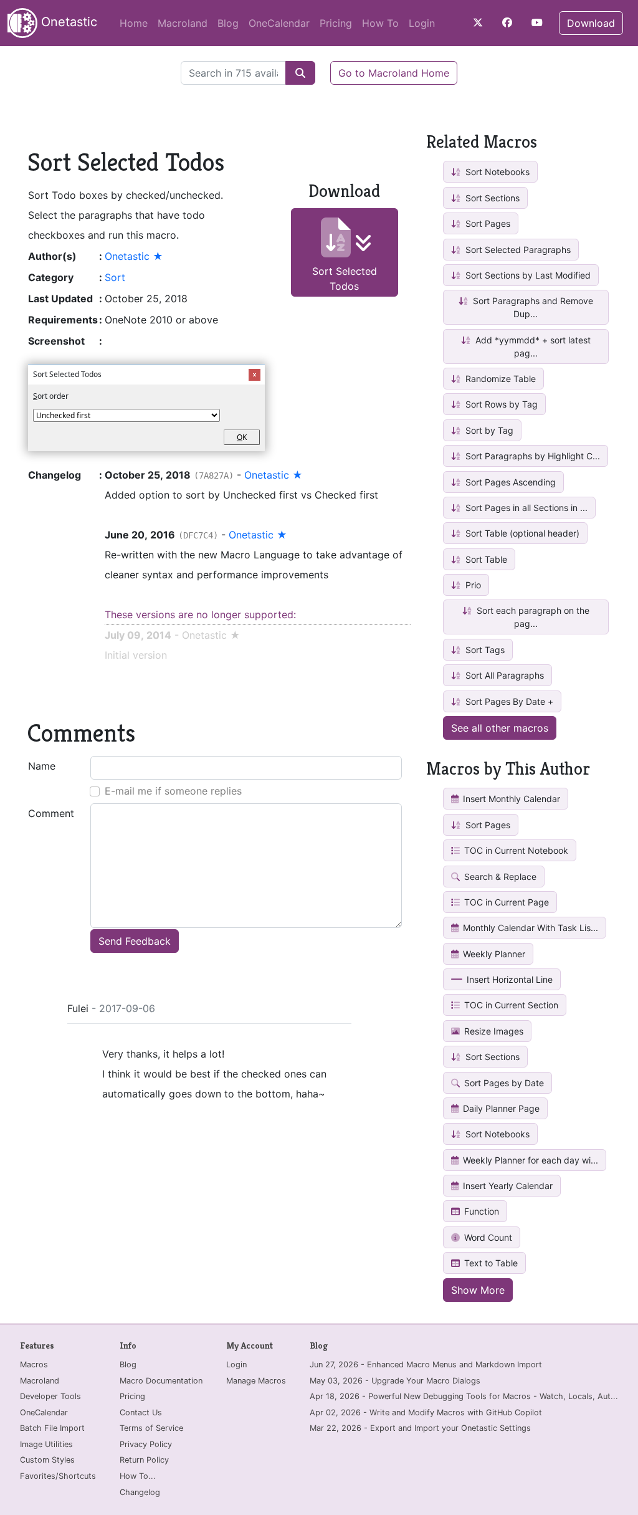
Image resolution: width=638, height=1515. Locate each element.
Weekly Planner (492, 954)
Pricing (336, 23)
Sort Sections (491, 198)
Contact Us (141, 1412)
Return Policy (144, 1460)
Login (422, 23)
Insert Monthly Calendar (510, 798)
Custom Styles (47, 1460)
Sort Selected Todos (344, 278)
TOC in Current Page (505, 902)
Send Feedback (134, 941)
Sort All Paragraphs (503, 675)
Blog (228, 23)
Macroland (182, 23)
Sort (115, 277)
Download (591, 23)
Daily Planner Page (500, 1108)
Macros (34, 1364)
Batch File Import (52, 1428)
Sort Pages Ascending (509, 482)
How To (380, 23)
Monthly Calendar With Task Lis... (529, 927)
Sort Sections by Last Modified (527, 275)
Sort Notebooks (496, 171)
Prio (472, 585)
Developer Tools (50, 1396)
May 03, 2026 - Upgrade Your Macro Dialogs (395, 1380)
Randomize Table (499, 378)
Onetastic (67, 21)
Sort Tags (484, 649)
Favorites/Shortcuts (58, 1476)
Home (134, 23)
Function (480, 1211)
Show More (478, 1290)
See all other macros (499, 728)
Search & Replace (499, 876)
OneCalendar (279, 23)
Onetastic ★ (134, 256)
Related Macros (481, 142)
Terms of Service (151, 1428)
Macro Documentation (161, 1380)
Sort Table (485, 559)
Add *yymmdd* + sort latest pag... (532, 346)
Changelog (140, 1492)
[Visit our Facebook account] (507, 22)
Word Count (487, 1237)
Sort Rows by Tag (500, 404)
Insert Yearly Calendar (506, 1185)
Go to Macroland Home (393, 73)
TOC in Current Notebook (515, 850)
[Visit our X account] (478, 22)
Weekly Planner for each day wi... (529, 1160)
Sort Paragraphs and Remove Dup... (531, 307)
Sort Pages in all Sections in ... (525, 507)
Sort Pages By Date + (508, 701)
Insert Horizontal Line (508, 979)
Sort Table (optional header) (521, 533)
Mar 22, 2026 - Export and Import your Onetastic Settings (420, 1428)
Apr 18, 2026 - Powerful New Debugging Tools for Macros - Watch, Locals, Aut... (464, 1396)
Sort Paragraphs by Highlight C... (531, 456)
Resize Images (492, 1031)
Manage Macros (256, 1380)
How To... (138, 1476)
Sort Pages (486, 223)
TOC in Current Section (510, 1005)
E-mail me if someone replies (173, 791)
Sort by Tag (488, 430)
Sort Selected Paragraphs (517, 249)
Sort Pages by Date (503, 1083)
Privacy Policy (146, 1444)
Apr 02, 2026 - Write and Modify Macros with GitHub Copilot (426, 1412)
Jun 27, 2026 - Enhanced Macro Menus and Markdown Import (426, 1364)
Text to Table (490, 1263)
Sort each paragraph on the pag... (531, 617)
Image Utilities (46, 1444)
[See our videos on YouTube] (537, 22)
